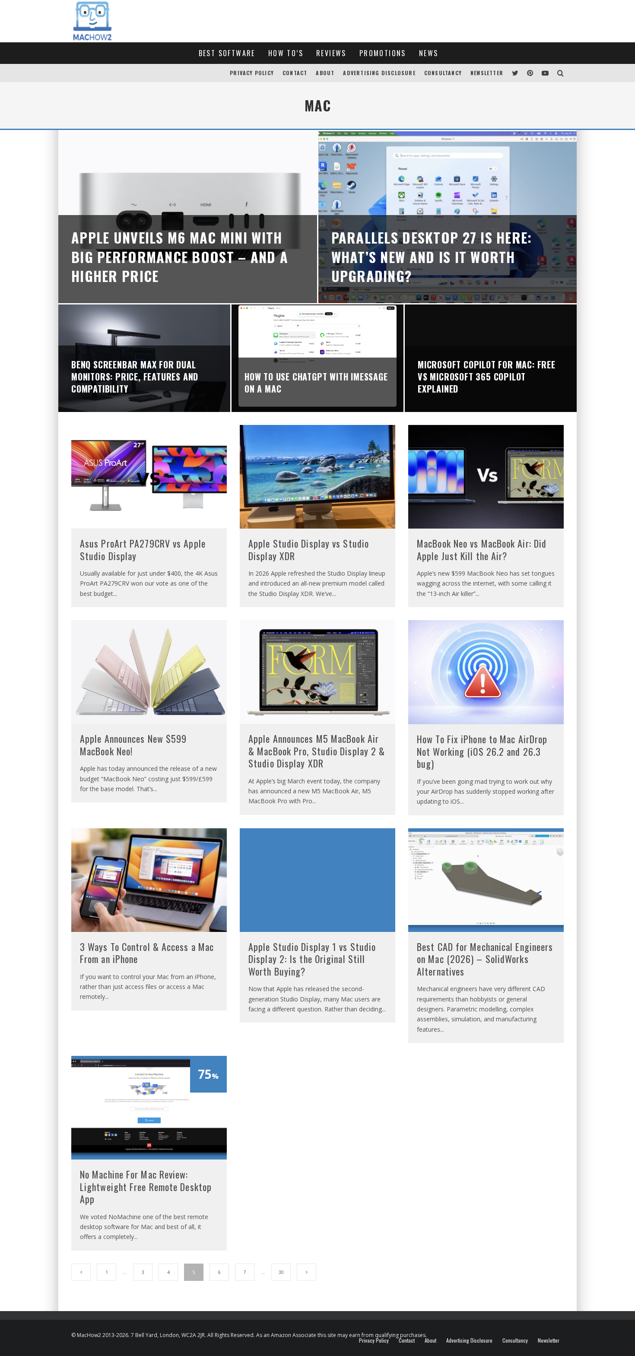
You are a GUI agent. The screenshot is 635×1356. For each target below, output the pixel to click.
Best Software (227, 53)
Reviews (331, 53)
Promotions (382, 53)
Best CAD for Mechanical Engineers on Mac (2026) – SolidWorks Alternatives (485, 959)
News (428, 53)
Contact (295, 72)
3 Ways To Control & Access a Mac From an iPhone (147, 953)
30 (281, 1272)
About (325, 72)
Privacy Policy (252, 72)
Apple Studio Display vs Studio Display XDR (308, 549)
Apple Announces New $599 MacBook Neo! (133, 745)
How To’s (285, 53)
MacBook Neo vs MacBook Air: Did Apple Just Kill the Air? (481, 549)
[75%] (149, 1157)
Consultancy (443, 72)
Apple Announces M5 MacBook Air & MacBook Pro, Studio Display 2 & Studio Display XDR (316, 751)
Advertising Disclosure (379, 72)
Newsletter (486, 72)
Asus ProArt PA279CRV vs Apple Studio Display (143, 549)
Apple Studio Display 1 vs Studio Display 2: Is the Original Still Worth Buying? (312, 959)
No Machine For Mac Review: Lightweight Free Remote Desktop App (146, 1186)
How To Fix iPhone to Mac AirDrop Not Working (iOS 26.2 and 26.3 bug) (482, 751)
